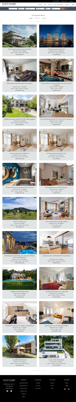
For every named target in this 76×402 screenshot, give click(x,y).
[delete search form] (66, 8)
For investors (38, 388)
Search (63, 8)
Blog (52, 388)
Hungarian (71, 1)
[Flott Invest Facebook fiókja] (7, 391)
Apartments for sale (24, 383)
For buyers (38, 383)
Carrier (52, 385)
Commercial (23, 393)
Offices (23, 396)
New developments (58, 4)
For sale (40, 4)
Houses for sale (23, 388)
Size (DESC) (44, 18)
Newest (31, 18)
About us (52, 383)
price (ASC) (37, 18)
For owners (38, 385)
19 (43, 21)
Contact (67, 4)
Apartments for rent (24, 385)
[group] (19, 36)
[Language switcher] (64, 389)
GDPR (67, 385)
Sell (45, 4)
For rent (50, 4)
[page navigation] (31, 21)
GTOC (66, 383)
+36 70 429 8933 (56, 1)
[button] (73, 4)
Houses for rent (23, 391)
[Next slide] (35, 36)
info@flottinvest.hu (64, 1)
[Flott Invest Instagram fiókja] (11, 391)
